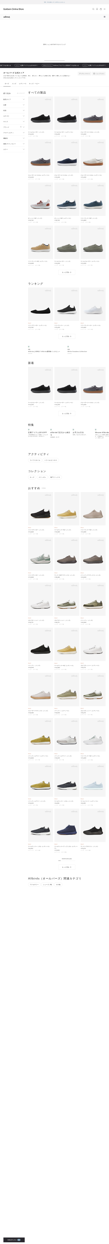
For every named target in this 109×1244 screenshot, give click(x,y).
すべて (7, 83)
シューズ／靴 (47, 884)
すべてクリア (21, 93)
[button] (4, 41)
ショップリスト (99, 73)
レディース (22, 83)
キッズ (32, 477)
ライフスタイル (35, 460)
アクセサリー (34, 884)
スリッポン (42, 477)
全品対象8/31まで (54, 44)
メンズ (14, 83)
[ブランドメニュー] (105, 17)
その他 (58, 884)
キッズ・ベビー (34, 83)
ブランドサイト (85, 73)
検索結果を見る (14, 1240)
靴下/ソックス (55, 477)
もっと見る (65, 867)
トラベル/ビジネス (50, 460)
